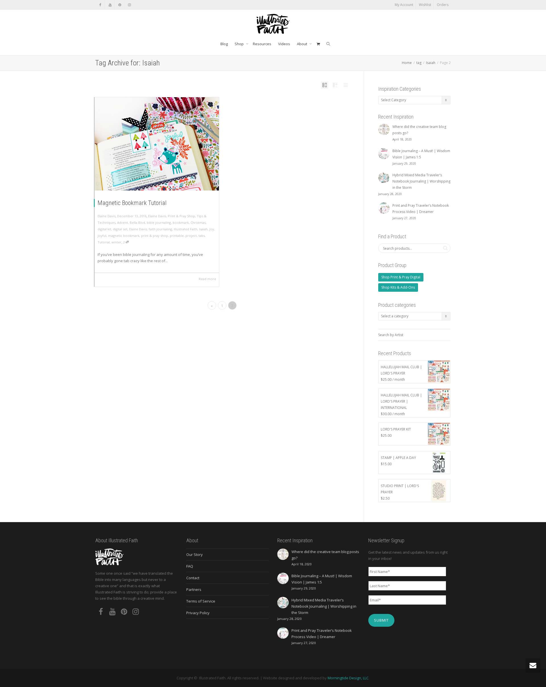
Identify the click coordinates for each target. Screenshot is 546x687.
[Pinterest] (119, 4)
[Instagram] (129, 4)
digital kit (104, 229)
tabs (201, 235)
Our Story (194, 554)
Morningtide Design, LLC (348, 677)
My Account (404, 4)
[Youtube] (110, 4)
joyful (102, 235)
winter (116, 242)
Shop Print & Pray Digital (400, 277)
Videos (284, 43)
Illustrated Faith (185, 229)
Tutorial (104, 242)
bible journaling (159, 222)
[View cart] (318, 43)
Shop (240, 43)
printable (177, 235)
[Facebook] (100, 4)
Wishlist (425, 4)
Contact (192, 577)
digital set (120, 229)
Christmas (198, 222)
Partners (193, 589)
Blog (224, 43)
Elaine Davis (157, 216)
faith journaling (160, 229)
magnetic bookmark (123, 235)
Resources (262, 43)
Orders (442, 4)
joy (211, 229)
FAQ (189, 566)
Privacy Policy (198, 612)
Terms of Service (200, 601)
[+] (157, 144)
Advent (122, 222)
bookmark (181, 222)
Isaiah (203, 229)
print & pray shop (154, 235)
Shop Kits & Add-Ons (398, 287)
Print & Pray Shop (181, 216)
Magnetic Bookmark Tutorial (132, 202)
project (191, 235)
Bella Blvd (137, 222)
